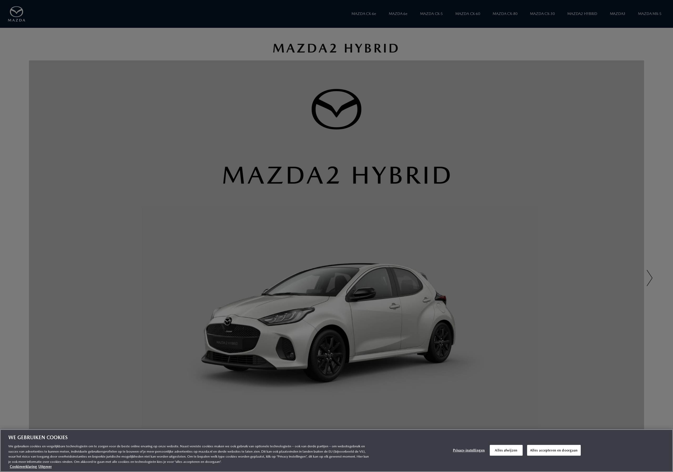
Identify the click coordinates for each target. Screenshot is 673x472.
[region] (336, 450)
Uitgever (45, 467)
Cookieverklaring (23, 467)
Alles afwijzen (506, 450)
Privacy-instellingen (469, 450)
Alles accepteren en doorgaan (554, 450)
